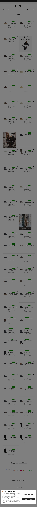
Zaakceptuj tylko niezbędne (28, 494)
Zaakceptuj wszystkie (28, 499)
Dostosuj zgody (28, 496)
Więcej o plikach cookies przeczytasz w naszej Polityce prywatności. (11, 502)
